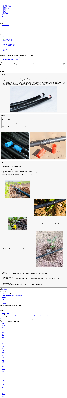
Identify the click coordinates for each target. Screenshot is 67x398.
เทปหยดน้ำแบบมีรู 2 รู (6, 9)
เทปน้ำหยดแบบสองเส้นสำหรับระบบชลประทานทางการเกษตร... (13, 295)
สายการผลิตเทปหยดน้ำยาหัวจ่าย (7, 6)
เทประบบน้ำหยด (27, 315)
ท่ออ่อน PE (4, 11)
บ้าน (2, 3)
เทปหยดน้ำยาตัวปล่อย (6, 8)
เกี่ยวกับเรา (3, 14)
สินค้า (2, 4)
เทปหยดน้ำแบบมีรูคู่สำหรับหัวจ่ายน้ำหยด (8, 40)
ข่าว (2, 15)
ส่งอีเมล (1, 317)
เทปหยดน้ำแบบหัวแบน (33, 315)
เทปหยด (4, 7)
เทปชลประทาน (23, 315)
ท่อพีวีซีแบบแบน (5, 13)
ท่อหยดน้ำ (4, 10)
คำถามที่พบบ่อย (4, 17)
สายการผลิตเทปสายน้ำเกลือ (7, 5)
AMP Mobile (19, 315)
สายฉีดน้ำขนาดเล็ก (6, 12)
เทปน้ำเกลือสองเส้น (45, 315)
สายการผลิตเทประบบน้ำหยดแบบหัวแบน (8, 45)
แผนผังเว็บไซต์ (15, 315)
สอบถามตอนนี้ (2, 308)
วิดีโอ (2, 16)
